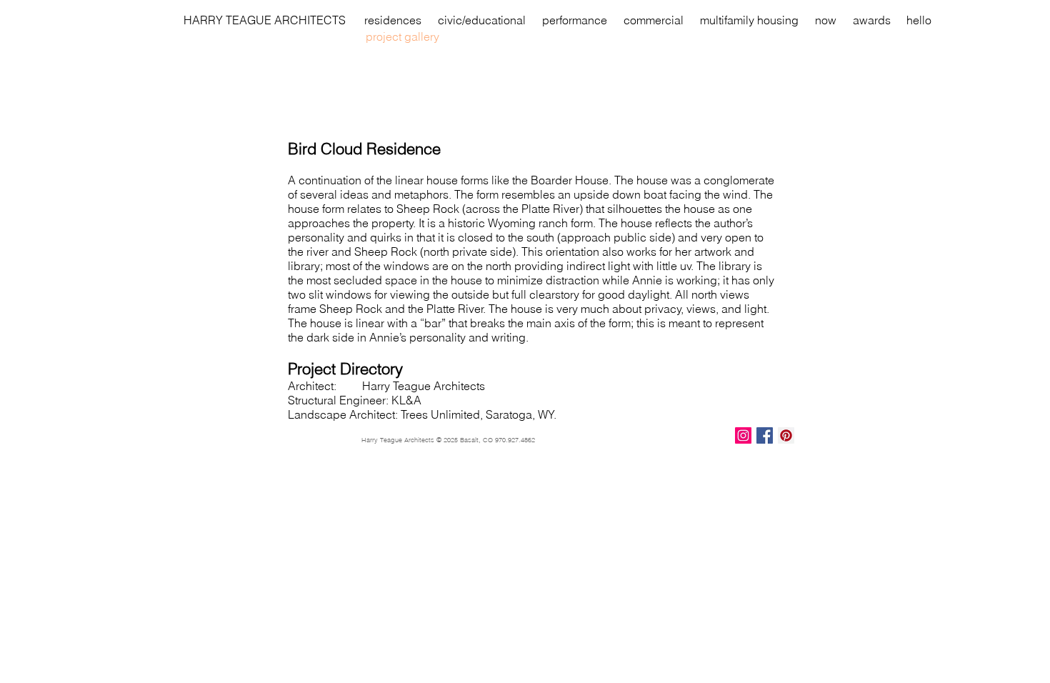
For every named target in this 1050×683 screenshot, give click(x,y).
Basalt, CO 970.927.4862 (497, 440)
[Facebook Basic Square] (764, 435)
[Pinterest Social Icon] (786, 435)
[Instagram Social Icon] (743, 435)
